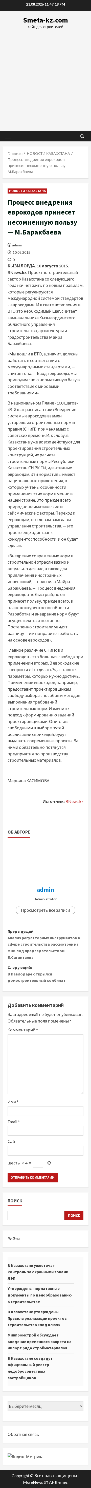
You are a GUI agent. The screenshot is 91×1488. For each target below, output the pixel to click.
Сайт (12, 1141)
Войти (14, 1238)
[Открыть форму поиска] (82, 136)
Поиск (15, 1201)
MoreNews (33, 1482)
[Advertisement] (45, 77)
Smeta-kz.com (45, 20)
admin (17, 245)
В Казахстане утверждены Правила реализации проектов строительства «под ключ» (37, 1318)
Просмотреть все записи (45, 910)
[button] (8, 136)
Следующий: (36, 974)
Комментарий (23, 1029)
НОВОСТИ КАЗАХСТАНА (27, 191)
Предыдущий (44, 944)
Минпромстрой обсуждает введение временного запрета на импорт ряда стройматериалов (40, 1341)
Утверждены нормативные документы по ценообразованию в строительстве (40, 1295)
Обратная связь (23, 1434)
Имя (13, 1101)
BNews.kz (74, 801)
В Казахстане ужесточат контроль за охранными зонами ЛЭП (38, 1272)
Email (14, 1121)
